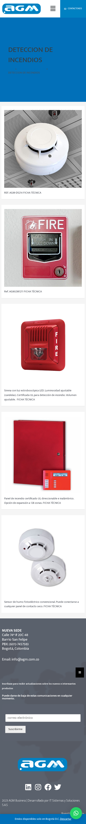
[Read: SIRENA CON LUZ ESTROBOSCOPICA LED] (43, 346)
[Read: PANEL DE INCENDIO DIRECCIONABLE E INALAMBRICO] (43, 454)
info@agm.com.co (25, 659)
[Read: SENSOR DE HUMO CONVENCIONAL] (43, 558)
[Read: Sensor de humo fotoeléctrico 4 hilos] (43, 148)
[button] (52, 9)
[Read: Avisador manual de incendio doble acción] (43, 247)
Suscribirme (15, 729)
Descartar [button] (65, 819)
